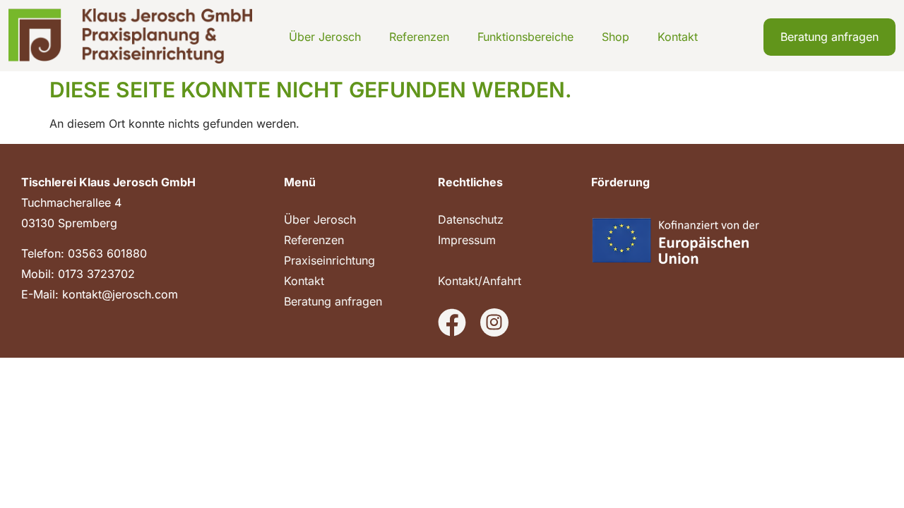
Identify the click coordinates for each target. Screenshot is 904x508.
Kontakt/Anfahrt (479, 281)
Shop (615, 37)
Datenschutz (471, 219)
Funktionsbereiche (525, 37)
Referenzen (419, 37)
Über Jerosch (325, 37)
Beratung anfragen (333, 301)
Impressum (467, 240)
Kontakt (678, 37)
